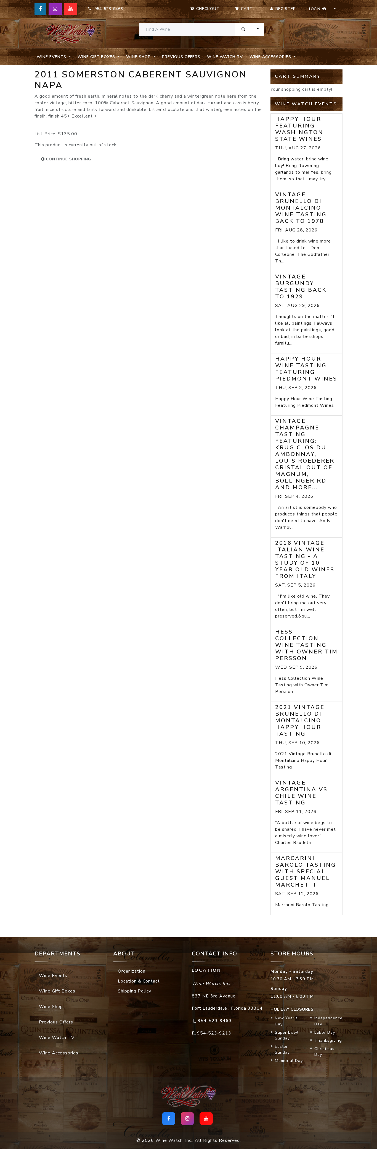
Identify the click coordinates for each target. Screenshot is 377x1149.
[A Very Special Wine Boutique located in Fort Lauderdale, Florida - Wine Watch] (70, 33)
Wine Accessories (58, 1053)
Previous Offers (181, 56)
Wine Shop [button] (139, 56)
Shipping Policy (134, 991)
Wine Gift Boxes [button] (97, 56)
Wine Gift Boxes (57, 991)
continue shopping (68, 159)
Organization (131, 971)
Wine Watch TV (225, 56)
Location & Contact (139, 981)
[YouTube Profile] (70, 9)
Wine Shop (51, 1007)
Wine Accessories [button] (271, 56)
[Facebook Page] (40, 9)
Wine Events (53, 976)
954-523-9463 (107, 8)
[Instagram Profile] (55, 9)
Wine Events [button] (52, 56)
